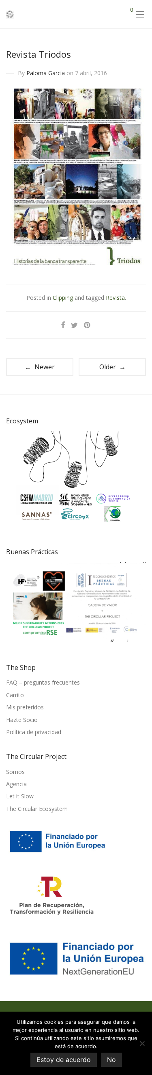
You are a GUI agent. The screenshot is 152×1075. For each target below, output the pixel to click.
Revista (115, 297)
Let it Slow (20, 796)
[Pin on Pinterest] (87, 325)
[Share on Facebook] (63, 325)
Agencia (16, 784)
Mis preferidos (25, 707)
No (111, 1059)
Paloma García (45, 73)
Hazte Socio (22, 720)
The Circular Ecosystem (37, 809)
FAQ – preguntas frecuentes (43, 682)
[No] (142, 1043)
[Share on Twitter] (74, 325)
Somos (15, 772)
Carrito (15, 695)
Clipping (63, 297)
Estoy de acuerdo (63, 1059)
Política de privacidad (33, 732)
